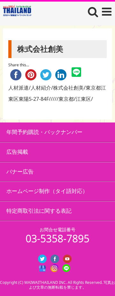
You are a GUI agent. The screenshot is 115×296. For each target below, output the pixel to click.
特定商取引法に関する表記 (39, 210)
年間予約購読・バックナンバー (44, 132)
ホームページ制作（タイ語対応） (47, 191)
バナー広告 (20, 171)
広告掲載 (17, 151)
